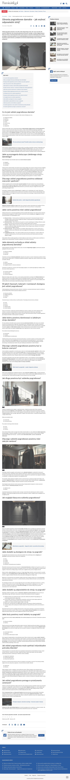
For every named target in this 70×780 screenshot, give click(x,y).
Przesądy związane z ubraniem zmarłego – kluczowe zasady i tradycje (28, 701)
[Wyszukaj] (66, 3)
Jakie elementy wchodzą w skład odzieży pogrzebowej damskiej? (15, 85)
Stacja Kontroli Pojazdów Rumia (26, 754)
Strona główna (4, 16)
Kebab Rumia (55, 754)
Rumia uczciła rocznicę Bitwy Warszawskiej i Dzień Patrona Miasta (50, 767)
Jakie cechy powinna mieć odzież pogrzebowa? (12, 83)
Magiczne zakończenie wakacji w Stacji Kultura (13, 767)
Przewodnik (54, 7)
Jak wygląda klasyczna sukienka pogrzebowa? (12, 97)
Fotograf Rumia (23, 752)
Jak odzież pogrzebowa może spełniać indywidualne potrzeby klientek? (16, 104)
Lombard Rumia (39, 750)
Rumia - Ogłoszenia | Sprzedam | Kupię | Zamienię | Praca (33, 11)
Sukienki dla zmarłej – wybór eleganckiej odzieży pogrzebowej (26, 200)
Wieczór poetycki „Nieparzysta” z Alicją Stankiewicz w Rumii (49, 765)
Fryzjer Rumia (39, 752)
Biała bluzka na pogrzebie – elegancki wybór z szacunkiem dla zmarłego (28, 546)
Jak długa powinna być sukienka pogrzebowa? (12, 93)
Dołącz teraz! (53, 80)
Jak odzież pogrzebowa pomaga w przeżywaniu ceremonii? (14, 106)
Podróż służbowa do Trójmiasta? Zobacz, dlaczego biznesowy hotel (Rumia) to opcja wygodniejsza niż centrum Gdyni (52, 770)
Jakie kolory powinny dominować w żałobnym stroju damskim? (15, 89)
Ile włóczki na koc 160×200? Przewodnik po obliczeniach (62, 60)
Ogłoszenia (22, 7)
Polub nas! (41, 735)
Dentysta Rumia (7, 750)
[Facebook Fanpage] (60, 3)
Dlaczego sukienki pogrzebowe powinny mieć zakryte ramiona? (15, 95)
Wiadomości (7, 7)
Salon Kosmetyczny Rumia (58, 752)
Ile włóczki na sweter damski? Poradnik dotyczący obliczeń (63, 55)
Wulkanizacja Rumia (7, 754)
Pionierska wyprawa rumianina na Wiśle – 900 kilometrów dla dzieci (17, 765)
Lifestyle (9, 16)
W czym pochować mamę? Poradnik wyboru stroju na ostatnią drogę (28, 142)
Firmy (17, 7)
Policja (13, 7)
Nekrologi (37, 7)
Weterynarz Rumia (7, 752)
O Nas (30, 775)
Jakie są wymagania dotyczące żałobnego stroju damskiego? (14, 79)
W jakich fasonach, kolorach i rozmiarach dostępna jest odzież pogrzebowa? (17, 87)
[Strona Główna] (3, 8)
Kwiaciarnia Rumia (56, 750)
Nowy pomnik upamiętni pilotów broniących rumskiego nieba (49, 763)
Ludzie (59, 7)
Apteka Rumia (22, 750)
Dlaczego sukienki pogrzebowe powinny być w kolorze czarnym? (15, 91)
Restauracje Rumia (39, 754)
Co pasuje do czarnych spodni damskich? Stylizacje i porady (62, 39)
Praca (27, 7)
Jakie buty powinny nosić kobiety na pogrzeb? (12, 102)
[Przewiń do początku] (67, 777)
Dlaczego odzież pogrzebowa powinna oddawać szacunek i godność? (16, 81)
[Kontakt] (63, 3)
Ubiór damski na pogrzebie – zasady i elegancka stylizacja (25, 367)
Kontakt (26, 775)
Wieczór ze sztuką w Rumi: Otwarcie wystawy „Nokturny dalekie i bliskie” (18, 763)
